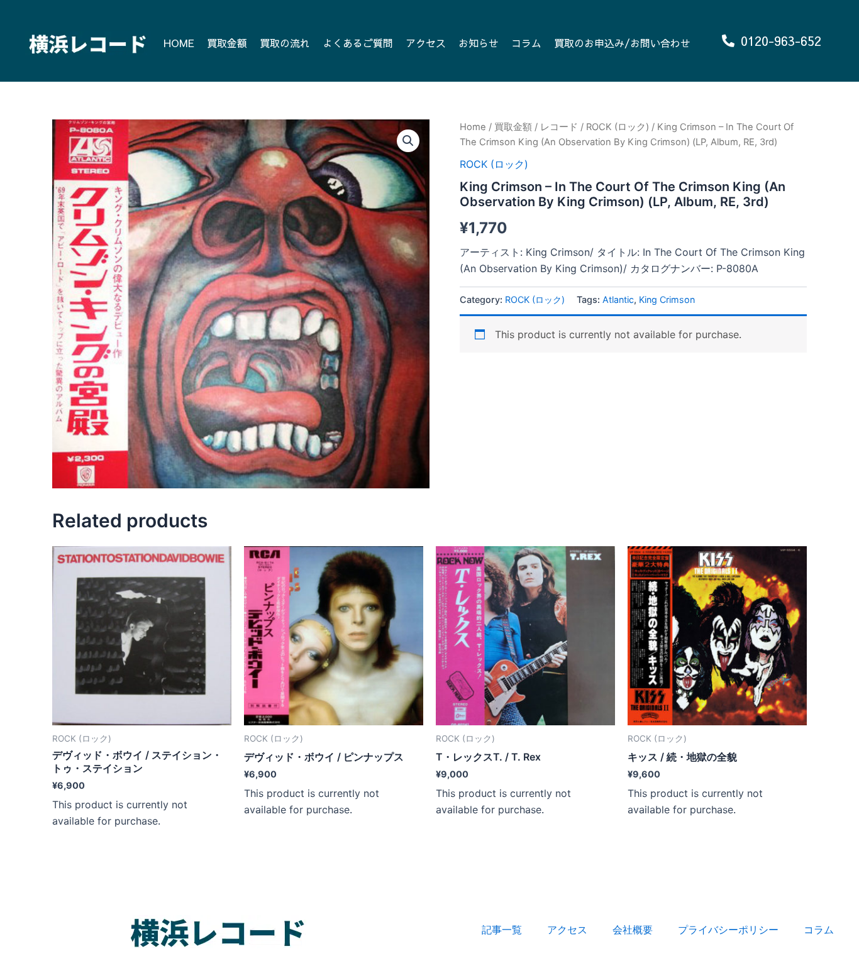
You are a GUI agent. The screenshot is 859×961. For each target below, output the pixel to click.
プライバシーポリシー (728, 929)
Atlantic (618, 299)
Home (473, 127)
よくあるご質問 (358, 43)
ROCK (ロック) (617, 127)
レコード (559, 127)
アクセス (426, 43)
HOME (178, 43)
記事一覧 (502, 929)
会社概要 (632, 929)
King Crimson (667, 299)
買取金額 (227, 43)
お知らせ (478, 43)
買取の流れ (285, 43)
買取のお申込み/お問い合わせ (622, 43)
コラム (526, 43)
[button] (408, 140)
